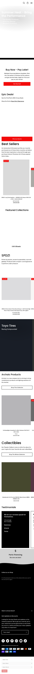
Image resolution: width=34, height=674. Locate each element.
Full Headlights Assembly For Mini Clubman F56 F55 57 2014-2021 (16, 431)
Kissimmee (7, 525)
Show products (17, 139)
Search (4, 671)
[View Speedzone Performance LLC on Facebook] (3, 640)
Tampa (6, 531)
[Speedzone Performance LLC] (11, 3)
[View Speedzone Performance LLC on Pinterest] (12, 640)
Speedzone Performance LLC (11, 645)
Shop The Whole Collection (17, 454)
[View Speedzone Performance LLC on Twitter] (7, 640)
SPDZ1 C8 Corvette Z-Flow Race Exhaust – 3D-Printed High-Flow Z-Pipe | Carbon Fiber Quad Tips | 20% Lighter (16, 309)
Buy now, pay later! (15, 557)
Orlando (6, 528)
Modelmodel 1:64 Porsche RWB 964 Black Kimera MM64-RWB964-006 (16, 498)
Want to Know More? (8, 611)
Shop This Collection (17, 387)
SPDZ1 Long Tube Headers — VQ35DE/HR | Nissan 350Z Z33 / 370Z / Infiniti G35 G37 (16, 198)
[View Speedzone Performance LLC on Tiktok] (25, 640)
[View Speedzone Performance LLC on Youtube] (20, 640)
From (16, 434)
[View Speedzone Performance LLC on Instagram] (16, 640)
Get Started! (17, 84)
